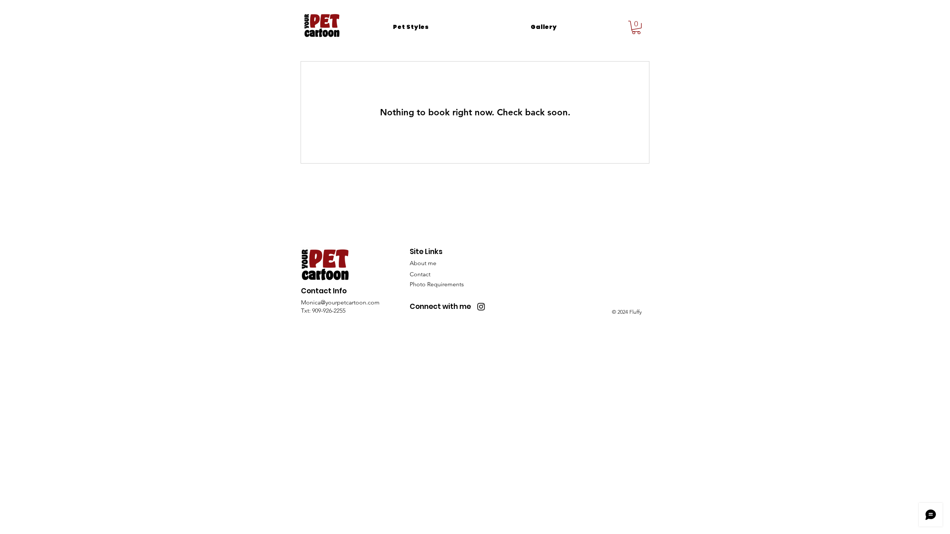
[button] (411, 27)
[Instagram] (481, 306)
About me (423, 263)
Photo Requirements (437, 284)
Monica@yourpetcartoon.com (340, 302)
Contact (420, 274)
